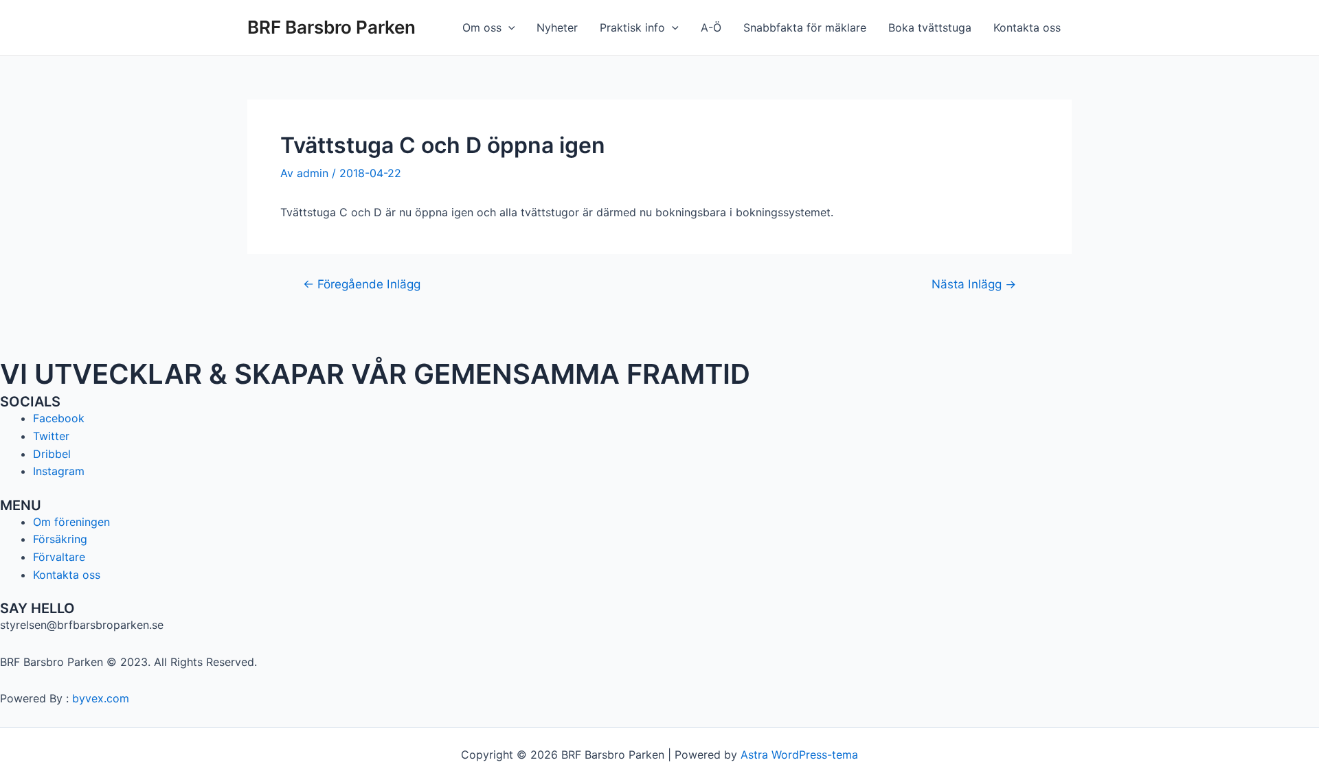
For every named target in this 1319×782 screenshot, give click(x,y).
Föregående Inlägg (361, 284)
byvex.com (100, 698)
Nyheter (557, 27)
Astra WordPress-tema (799, 754)
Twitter (51, 436)
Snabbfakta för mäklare (804, 27)
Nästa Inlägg (974, 284)
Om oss (481, 27)
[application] (508, 27)
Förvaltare (59, 557)
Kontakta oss (1027, 27)
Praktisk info (632, 27)
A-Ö (711, 27)
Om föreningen (71, 522)
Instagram (58, 471)
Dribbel (52, 454)
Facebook (58, 418)
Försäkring (60, 539)
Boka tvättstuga (929, 27)
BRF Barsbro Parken (331, 27)
